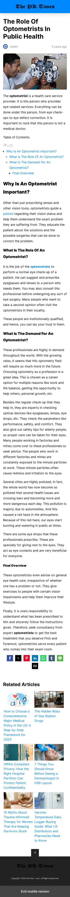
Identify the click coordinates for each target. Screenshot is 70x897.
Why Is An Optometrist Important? (31, 151)
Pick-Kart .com (35, 6)
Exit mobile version (35, 891)
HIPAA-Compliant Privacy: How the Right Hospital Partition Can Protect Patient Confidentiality (16, 775)
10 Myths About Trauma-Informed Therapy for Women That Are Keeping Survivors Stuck (18, 821)
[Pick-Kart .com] (35, 866)
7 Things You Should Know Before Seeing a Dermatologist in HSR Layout (46, 773)
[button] (10, 658)
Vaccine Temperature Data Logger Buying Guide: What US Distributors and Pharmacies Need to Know (47, 826)
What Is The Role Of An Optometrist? (36, 157)
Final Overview (23, 173)
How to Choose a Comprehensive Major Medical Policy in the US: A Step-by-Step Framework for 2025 (17, 725)
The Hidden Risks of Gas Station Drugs (47, 716)
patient (8, 214)
